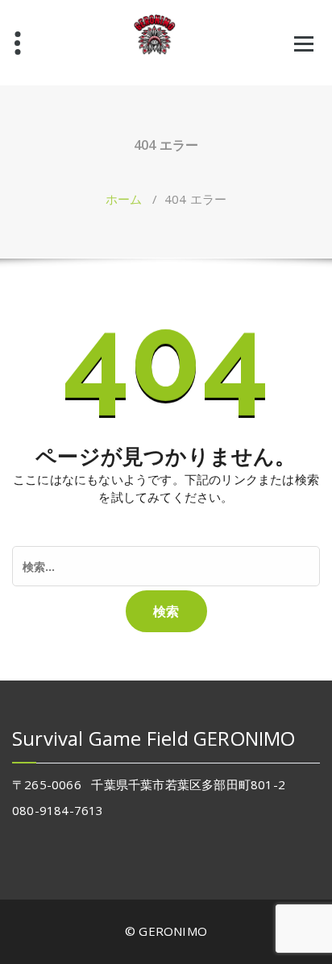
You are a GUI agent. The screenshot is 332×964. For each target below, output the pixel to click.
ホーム (124, 199)
